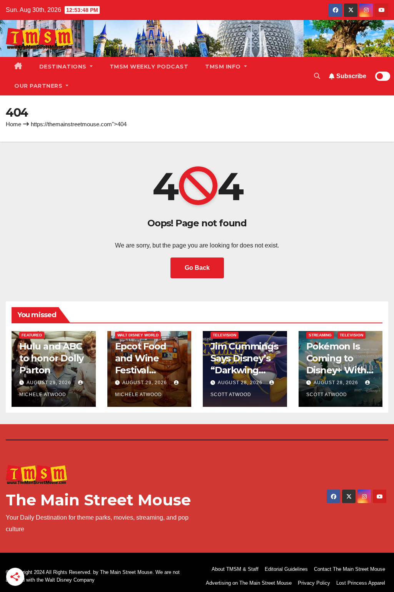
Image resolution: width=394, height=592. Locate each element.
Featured (32, 335)
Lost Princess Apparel (360, 583)
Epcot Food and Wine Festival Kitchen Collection (140, 370)
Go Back (197, 267)
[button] (317, 76)
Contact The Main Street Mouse (349, 569)
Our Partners (39, 85)
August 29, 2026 (50, 382)
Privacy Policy (314, 583)
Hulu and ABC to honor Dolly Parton (51, 358)
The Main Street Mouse (98, 499)
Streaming (320, 335)
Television (224, 335)
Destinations (63, 66)
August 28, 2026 (241, 382)
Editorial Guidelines (286, 569)
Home (13, 124)
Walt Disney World (138, 335)
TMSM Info (223, 66)
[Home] (18, 66)
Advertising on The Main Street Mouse (249, 583)
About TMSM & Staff (235, 569)
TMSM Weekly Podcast (149, 66)
